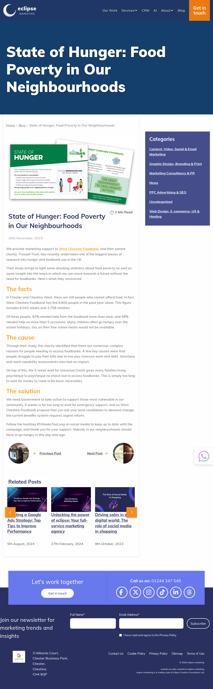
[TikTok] (162, 592)
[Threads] (189, 592)
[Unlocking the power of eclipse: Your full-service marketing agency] (71, 499)
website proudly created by (182, 669)
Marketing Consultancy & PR (172, 173)
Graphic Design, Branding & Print (175, 164)
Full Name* (77, 615)
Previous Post (50, 453)
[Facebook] (122, 592)
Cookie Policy (136, 653)
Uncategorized (160, 202)
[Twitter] (135, 592)
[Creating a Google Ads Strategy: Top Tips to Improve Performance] (27, 499)
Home (10, 125)
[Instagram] (149, 592)
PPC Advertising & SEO (167, 192)
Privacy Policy (158, 653)
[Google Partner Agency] (19, 657)
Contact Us (115, 653)
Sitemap (177, 653)
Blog (22, 125)
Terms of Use (195, 653)
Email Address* (129, 615)
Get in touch (199, 10)
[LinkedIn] (176, 592)
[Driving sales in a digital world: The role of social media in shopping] (115, 499)
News (153, 183)
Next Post (95, 453)
